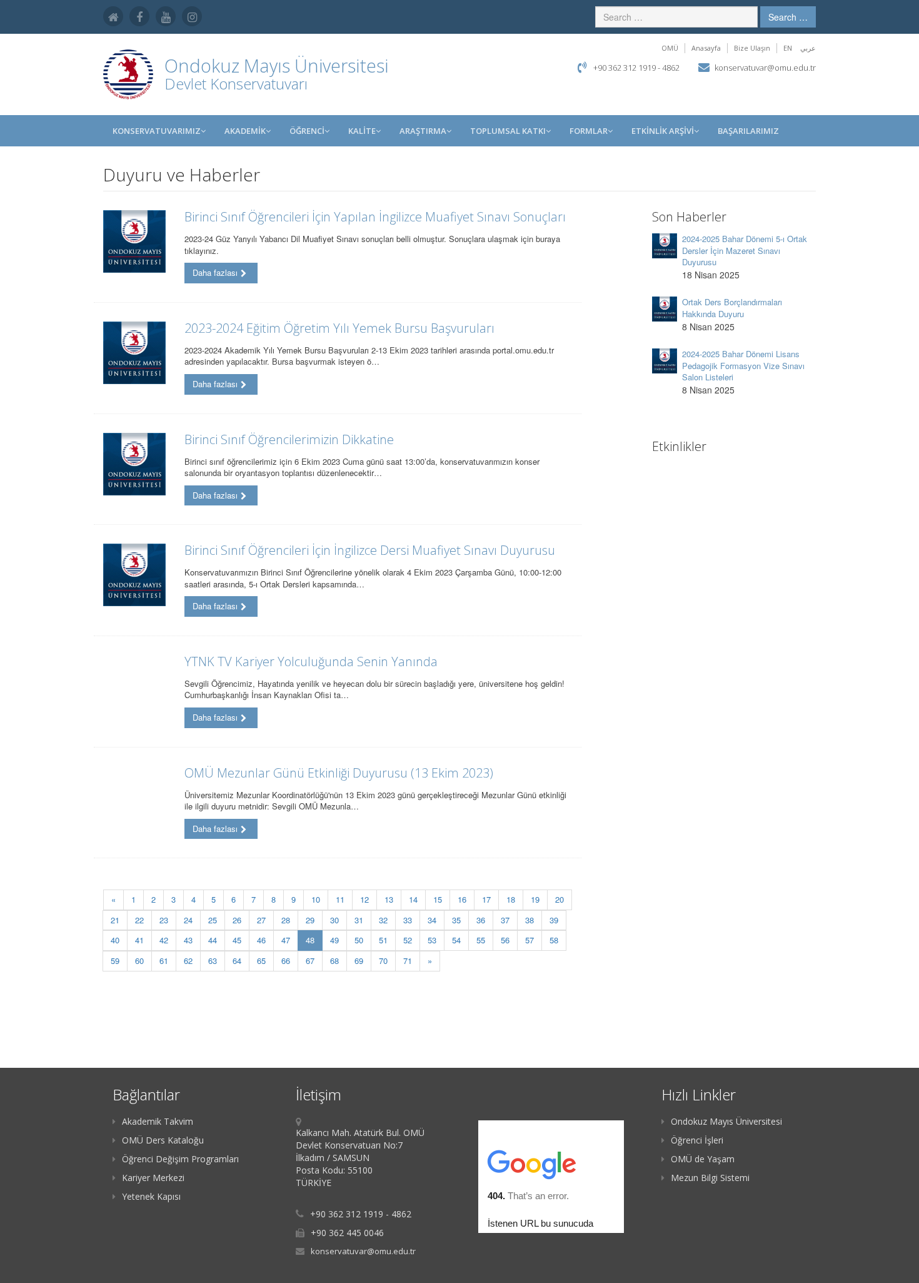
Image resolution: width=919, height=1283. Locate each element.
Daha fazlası (215, 272)
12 (364, 899)
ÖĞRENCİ (306, 130)
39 (554, 920)
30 (334, 920)
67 (310, 960)
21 (115, 920)
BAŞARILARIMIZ (748, 130)
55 (480, 940)
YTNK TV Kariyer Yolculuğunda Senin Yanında (311, 661)
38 (529, 920)
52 (407, 940)
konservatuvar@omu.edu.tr (765, 67)
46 (261, 940)
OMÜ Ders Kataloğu (163, 1140)
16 (462, 899)
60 (139, 960)
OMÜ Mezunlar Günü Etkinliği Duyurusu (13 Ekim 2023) (338, 772)
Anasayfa (706, 48)
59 (115, 960)
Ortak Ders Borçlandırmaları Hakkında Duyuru (732, 308)
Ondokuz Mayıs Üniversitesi (726, 1121)
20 (559, 899)
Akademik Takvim (157, 1121)
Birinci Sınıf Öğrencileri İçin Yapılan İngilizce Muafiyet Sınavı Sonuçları (375, 216)
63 (212, 960)
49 (334, 940)
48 (314, 939)
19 (535, 899)
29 (310, 920)
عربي (808, 48)
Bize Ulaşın (752, 48)
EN (787, 48)
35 (456, 920)
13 (388, 899)
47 (285, 940)
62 (188, 960)
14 (413, 899)
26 (237, 920)
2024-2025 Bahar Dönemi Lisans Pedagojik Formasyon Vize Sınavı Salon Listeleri (743, 365)
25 (212, 920)
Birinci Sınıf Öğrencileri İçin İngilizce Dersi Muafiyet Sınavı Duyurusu (369, 550)
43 (188, 940)
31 (358, 920)
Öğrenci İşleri (697, 1140)
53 (432, 940)
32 (383, 920)
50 (358, 940)
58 (554, 940)
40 (115, 940)
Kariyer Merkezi (153, 1178)
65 (261, 960)
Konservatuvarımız (157, 130)
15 (437, 899)
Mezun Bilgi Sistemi (710, 1178)
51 (383, 940)
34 (432, 920)
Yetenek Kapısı (151, 1196)
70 (383, 960)
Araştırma (422, 130)
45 (237, 940)
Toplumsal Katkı (508, 130)
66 (285, 960)
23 (163, 920)
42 (163, 940)
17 (486, 899)
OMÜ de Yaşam (703, 1159)
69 (358, 960)
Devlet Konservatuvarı (236, 83)
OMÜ (669, 48)
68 (334, 960)
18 (510, 899)
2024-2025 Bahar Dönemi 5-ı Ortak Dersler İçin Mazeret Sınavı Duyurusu (744, 250)
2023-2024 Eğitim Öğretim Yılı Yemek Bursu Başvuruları (339, 328)
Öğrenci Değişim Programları (180, 1159)
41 (139, 940)
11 (340, 899)
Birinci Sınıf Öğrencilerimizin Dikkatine (289, 439)
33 (407, 920)
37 (505, 920)
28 (285, 920)
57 (529, 940)
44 (212, 940)
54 (456, 940)
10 (315, 899)
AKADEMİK (245, 130)
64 (237, 960)
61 (163, 960)
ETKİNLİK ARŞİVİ (662, 130)
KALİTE (362, 130)
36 (480, 920)
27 (261, 920)
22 (139, 920)
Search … (788, 17)
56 (505, 940)
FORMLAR (589, 130)
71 (407, 960)
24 (188, 920)
